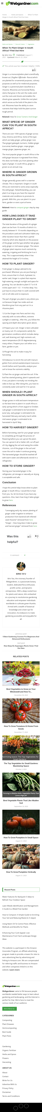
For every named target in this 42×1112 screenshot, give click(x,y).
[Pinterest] (26, 1108)
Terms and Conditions (11, 1096)
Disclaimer (6, 1092)
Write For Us (7, 1080)
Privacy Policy (7, 1088)
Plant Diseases (8, 1024)
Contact (5, 1076)
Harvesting (6, 1062)
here (11, 500)
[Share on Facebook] (27, 555)
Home (4, 15)
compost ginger (22, 207)
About (4, 1072)
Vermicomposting (9, 1028)
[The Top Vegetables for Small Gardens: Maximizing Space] (21, 748)
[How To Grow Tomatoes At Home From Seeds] (21, 710)
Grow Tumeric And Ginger (27, 117)
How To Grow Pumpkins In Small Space (21, 838)
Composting (7, 1020)
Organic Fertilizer (9, 1050)
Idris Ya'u (8, 55)
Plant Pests (6, 1036)
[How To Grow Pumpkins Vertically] (21, 856)
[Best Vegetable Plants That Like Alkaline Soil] (21, 785)
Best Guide (6, 1032)
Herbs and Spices (17, 15)
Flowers (5, 1058)
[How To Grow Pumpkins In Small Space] (21, 822)
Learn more (14, 970)
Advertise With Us (9, 1084)
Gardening (6, 1046)
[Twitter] (21, 1108)
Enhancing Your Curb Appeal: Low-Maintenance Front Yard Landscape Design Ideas (19, 936)
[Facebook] (15, 1108)
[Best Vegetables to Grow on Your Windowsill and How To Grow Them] (21, 673)
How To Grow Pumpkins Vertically (21, 872)
